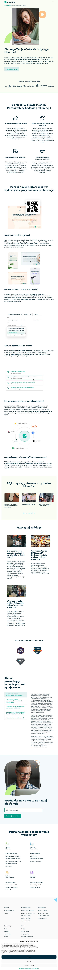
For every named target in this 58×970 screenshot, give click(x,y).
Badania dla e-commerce (12, 890)
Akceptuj (29, 957)
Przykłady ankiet (25, 907)
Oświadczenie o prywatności (33, 968)
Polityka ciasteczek (23, 968)
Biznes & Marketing (26, 915)
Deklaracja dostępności (27, 936)
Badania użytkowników (44, 915)
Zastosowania (7, 5)
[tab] (15, 694)
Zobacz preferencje (29, 965)
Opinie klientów (25, 931)
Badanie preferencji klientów (13, 856)
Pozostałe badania (42, 918)
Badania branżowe (26, 918)
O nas (22, 926)
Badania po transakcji (11, 863)
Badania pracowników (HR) (28, 913)
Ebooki (6, 936)
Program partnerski (26, 934)
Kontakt (23, 929)
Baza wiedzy (7, 926)
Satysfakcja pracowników (36, 858)
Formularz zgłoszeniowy (36, 882)
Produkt (6, 907)
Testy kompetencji (35, 853)
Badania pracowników (43, 913)
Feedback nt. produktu (11, 887)
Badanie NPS (9, 866)
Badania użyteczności (11, 885)
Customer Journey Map (11, 853)
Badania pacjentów (35, 887)
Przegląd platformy (9, 910)
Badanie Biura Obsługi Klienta (13, 861)
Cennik (6, 913)
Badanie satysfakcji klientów (13, 858)
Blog (5, 929)
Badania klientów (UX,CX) (27, 910)
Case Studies (7, 934)
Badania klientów (42, 910)
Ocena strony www (10, 882)
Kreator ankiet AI (25, 921)
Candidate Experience (35, 861)
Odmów (29, 961)
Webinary (6, 931)
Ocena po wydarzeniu (35, 885)
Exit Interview (33, 856)
